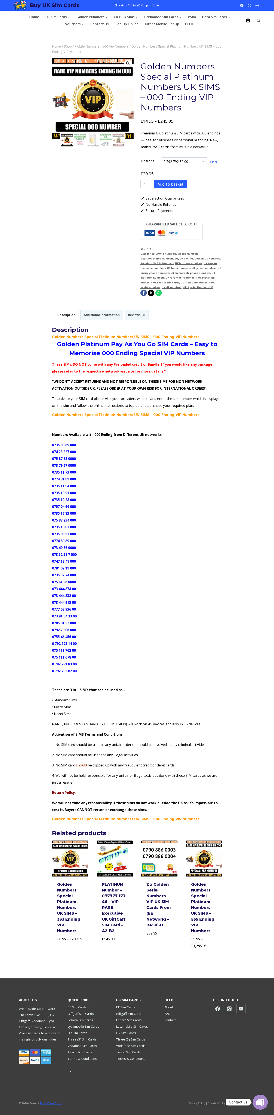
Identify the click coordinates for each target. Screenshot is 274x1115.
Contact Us (99, 24)
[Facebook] (242, 5)
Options (147, 161)
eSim (192, 17)
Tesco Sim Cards (79, 1052)
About (168, 1007)
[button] (128, 63)
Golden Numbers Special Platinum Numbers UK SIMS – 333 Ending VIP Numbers (68, 907)
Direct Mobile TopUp (162, 24)
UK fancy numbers (178, 268)
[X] (249, 5)
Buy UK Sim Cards (51, 1103)
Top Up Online (127, 24)
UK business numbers (188, 263)
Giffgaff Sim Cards (80, 1013)
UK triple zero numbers (195, 282)
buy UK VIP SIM (184, 258)
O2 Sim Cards (77, 1033)
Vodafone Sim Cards (82, 1045)
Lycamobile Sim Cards (83, 1026)
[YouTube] (241, 1009)
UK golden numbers (203, 268)
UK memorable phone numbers (190, 272)
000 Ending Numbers (160, 258)
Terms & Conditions (82, 1058)
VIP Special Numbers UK (198, 287)
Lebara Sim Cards (80, 1020)
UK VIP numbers (172, 287)
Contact (170, 1020)
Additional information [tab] (102, 315)
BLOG (189, 24)
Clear (213, 162)
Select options (70, 950)
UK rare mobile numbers (181, 277)
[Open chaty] (260, 1102)
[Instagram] (257, 5)
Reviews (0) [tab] (137, 315)
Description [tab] (66, 315)
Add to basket (170, 184)
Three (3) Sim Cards (82, 1039)
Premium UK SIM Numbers (157, 263)
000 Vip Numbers (166, 253)
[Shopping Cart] (248, 20)
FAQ (167, 1013)
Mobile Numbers (187, 253)
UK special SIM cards (166, 282)
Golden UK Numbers (207, 258)
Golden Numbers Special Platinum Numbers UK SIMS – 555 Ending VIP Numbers (202, 907)
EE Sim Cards (77, 1007)
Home (34, 17)
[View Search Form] (256, 20)
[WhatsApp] (158, 293)
